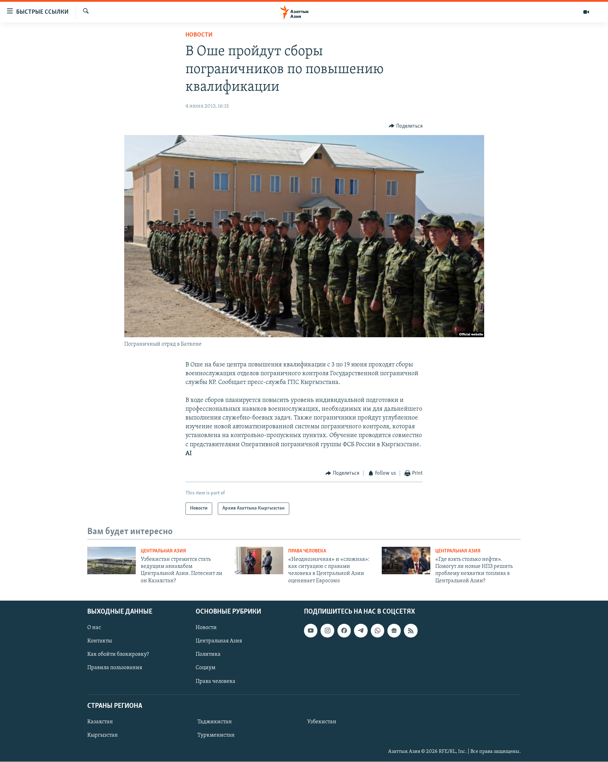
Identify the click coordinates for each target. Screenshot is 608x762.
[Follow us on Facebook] (344, 631)
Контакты (99, 641)
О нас (94, 628)
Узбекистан (321, 722)
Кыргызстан (102, 735)
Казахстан (100, 722)
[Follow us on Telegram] (360, 631)
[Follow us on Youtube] (310, 631)
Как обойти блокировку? (118, 655)
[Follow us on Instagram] (327, 631)
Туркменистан (216, 735)
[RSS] (410, 631)
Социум (205, 668)
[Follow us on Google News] (394, 631)
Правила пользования (114, 668)
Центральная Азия (163, 551)
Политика (208, 655)
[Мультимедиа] (586, 12)
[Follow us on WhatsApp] (377, 631)
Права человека (307, 551)
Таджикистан (214, 722)
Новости (199, 35)
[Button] (406, 126)
